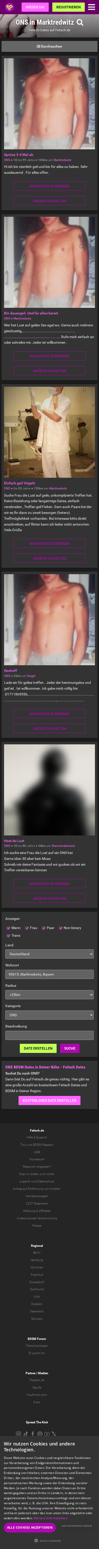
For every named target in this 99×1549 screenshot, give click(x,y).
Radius (10, 985)
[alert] (49, 1492)
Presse (36, 1225)
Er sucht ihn (37, 1353)
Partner (31, 1373)
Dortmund (37, 1289)
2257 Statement (37, 1203)
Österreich (37, 1311)
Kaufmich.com (37, 1395)
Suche (69, 1048)
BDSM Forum (37, 1339)
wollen (50, 1174)
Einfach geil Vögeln (19, 483)
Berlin (37, 1252)
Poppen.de (37, 1380)
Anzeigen (12, 919)
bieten (34, 1174)
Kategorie (13, 1006)
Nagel (31, 676)
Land (9, 945)
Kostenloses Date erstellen (49, 1100)
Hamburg (36, 1260)
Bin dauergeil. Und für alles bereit (31, 313)
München (36, 1267)
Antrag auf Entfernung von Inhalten (37, 1189)
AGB (37, 1152)
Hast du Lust (14, 841)
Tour (23, 1145)
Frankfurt (37, 1275)
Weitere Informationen (50, 1518)
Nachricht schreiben (49, 186)
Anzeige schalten (49, 201)
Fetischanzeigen (37, 1346)
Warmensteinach (63, 846)
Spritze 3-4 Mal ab (18, 155)
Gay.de (36, 1387)
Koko (36, 1402)
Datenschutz (45, 1181)
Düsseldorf (36, 1282)
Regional (37, 1246)
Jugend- (24, 1181)
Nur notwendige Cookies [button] (77, 1525)
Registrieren (68, 7)
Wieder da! (35, 7)
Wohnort (12, 965)
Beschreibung (16, 1026)
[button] (49, 1540)
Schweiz (36, 1319)
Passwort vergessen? (37, 1166)
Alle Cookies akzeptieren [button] (30, 1527)
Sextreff (10, 671)
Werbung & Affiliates (37, 1211)
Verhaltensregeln (37, 1196)
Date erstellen (38, 1048)
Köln (37, 1296)
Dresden (36, 1304)
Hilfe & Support (37, 1137)
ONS (7, 160)
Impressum (37, 1159)
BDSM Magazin (43, 1145)
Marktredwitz (62, 160)
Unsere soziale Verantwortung (37, 1218)
